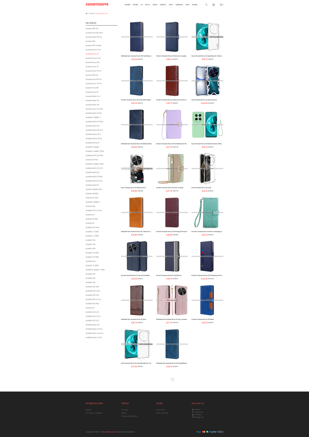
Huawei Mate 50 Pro (94, 37)
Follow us (198, 403)
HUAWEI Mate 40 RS (94, 337)
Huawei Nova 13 (92, 92)
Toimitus (124, 410)
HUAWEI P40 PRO (92, 227)
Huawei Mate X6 (92, 105)
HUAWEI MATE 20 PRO (94, 155)
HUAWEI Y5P (90, 282)
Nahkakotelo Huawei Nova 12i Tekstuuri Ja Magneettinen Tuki (137, 231)
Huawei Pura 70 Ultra (94, 109)
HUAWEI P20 (90, 278)
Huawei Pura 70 (92, 66)
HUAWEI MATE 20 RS (94, 113)
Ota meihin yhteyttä (94, 413)
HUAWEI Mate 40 (92, 325)
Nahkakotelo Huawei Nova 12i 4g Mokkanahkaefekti (172, 363)
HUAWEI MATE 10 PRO (94, 176)
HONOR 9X (90, 223)
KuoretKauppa (109, 432)
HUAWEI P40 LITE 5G (94, 210)
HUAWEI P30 (90, 274)
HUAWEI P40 (91, 261)
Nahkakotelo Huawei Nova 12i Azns (133, 319)
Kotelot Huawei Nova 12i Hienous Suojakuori (172, 56)
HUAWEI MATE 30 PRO (94, 121)
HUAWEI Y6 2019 (92, 253)
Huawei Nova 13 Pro (94, 71)
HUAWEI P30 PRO (92, 303)
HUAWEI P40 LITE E (93, 291)
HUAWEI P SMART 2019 (94, 164)
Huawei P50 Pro (92, 75)
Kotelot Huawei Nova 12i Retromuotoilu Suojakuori (172, 100)
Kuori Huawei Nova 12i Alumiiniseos (204, 100)
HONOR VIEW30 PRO (94, 189)
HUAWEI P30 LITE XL (93, 299)
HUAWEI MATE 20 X (93, 134)
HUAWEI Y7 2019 (92, 231)
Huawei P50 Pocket (94, 45)
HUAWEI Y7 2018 (92, 236)
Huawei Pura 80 (92, 88)
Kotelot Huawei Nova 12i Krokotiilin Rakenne (137, 100)
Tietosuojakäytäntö (129, 416)
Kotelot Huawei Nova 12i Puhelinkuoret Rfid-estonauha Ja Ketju (172, 144)
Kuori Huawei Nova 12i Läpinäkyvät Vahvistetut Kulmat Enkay (207, 56)
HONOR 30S (90, 206)
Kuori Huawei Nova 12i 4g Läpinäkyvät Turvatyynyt (137, 363)
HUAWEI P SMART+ (93, 202)
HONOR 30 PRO (92, 160)
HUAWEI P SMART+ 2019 (95, 270)
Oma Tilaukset (162, 413)
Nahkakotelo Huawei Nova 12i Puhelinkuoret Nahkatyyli (137, 56)
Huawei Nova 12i (102, 13)
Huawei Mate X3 (92, 100)
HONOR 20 (90, 308)
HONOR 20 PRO (92, 219)
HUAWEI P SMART (92, 147)
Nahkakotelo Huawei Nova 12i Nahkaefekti (136, 144)
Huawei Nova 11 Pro (93, 49)
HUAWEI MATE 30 (92, 126)
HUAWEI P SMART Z (93, 117)
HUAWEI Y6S (90, 240)
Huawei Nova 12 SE (93, 58)
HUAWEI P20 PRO (92, 286)
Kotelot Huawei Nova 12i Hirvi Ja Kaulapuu (207, 231)
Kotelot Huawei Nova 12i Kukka (203, 319)
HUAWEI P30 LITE (92, 295)
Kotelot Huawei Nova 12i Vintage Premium (171, 231)
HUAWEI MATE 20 (92, 172)
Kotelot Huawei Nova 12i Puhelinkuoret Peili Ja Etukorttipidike (207, 275)
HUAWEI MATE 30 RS (94, 138)
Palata (124, 413)
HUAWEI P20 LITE (92, 320)
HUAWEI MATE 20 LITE (94, 168)
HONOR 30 (90, 215)
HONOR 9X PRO (92, 198)
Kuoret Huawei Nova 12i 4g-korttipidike (135, 275)
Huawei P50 (90, 41)
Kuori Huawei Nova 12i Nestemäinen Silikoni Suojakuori (207, 144)
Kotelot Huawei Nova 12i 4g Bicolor (169, 275)
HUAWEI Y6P (90, 248)
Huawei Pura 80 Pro (94, 79)
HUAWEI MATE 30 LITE (94, 130)
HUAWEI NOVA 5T (93, 143)
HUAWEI (92, 13)
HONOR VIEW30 (92, 193)
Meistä (88, 410)
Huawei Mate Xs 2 (93, 96)
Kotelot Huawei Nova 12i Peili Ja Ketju (169, 188)
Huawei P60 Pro (92, 28)
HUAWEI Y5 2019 (92, 265)
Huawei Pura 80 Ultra (94, 33)
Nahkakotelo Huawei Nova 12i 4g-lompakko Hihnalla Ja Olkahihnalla (172, 319)
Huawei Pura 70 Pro (94, 83)
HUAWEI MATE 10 (92, 185)
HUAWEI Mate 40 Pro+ (95, 333)
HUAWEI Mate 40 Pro (94, 329)
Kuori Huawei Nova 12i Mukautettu (133, 188)
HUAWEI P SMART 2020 (95, 151)
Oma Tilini (160, 410)
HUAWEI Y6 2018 (92, 257)
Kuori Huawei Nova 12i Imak (201, 188)
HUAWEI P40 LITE (92, 312)
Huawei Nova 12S (92, 62)
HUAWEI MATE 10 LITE (94, 181)
